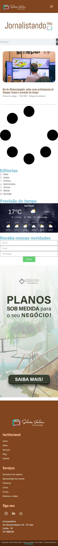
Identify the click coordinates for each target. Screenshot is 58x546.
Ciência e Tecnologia (10, 96)
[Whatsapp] (21, 513)
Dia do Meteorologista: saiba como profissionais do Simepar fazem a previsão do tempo (28, 90)
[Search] (57, 41)
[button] (51, 6)
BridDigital (29, 544)
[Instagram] (6, 513)
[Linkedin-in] (13, 513)
